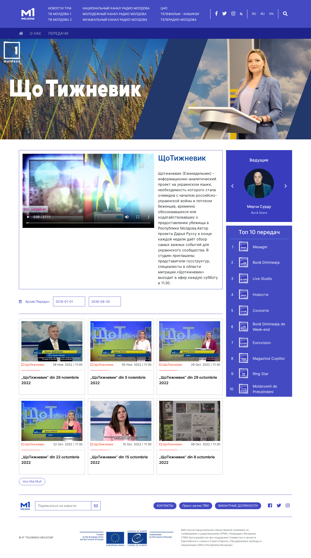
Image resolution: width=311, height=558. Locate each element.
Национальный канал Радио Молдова (116, 8)
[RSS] (241, 14)
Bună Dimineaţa (266, 262)
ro (254, 14)
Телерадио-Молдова (178, 19)
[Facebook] (216, 14)
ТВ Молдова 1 (59, 14)
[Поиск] (285, 14)
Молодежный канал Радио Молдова (114, 14)
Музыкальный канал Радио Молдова (115, 19)
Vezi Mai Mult (32, 481)
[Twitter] (224, 14)
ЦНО (164, 8)
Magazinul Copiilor (269, 358)
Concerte (261, 310)
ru (263, 14)
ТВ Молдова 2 (60, 19)
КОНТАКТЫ (165, 505)
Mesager (260, 247)
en (271, 14)
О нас (35, 33)
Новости (260, 294)
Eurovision (262, 342)
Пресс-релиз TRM (196, 505)
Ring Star (260, 373)
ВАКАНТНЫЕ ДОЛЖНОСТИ (238, 505)
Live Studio (262, 278)
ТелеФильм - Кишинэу (180, 14)
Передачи (58, 33)
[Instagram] (233, 14)
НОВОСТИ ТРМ (59, 8)
